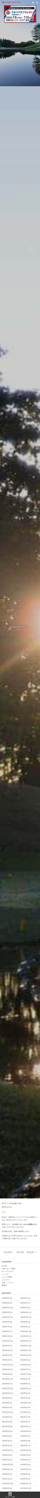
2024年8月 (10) (25, 1346)
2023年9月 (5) (25, 1369)
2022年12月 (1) (7, 1388)
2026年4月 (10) (7, 1307)
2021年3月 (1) (25, 1426)
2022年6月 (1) (7, 1403)
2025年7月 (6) (7, 1326)
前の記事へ (31, 1252)
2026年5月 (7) (25, 1303)
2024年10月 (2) (25, 1341)
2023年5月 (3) (25, 1379)
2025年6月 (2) (25, 1326)
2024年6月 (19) (25, 1350)
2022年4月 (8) (7, 1407)
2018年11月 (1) (7, 1469)
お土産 (4, 1266)
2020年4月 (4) (7, 1445)
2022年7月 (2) (25, 1398)
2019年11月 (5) (7, 1450)
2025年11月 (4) (7, 1317)
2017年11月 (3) (25, 1488)
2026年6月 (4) (7, 1303)
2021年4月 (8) (7, 1426)
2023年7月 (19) (25, 1374)
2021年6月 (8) (7, 1422)
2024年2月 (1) (25, 1360)
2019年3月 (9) (25, 1464)
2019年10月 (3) (25, 1450)
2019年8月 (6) (25, 1455)
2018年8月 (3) (25, 1474)
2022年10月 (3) (7, 1393)
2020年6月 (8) (25, 1441)
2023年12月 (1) (7, 1365)
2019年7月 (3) (7, 1460)
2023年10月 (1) (7, 1369)
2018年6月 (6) (25, 1479)
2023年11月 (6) (25, 1365)
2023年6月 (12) (7, 1379)
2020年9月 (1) (7, 1436)
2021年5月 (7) (25, 1422)
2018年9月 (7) (7, 1474)
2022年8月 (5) (7, 1398)
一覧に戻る (20, 1252)
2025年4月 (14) (25, 1331)
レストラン (6, 1280)
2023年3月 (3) (25, 1384)
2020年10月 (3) (25, 1431)
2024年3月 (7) (7, 1360)
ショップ (5, 1274)
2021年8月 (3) (7, 1417)
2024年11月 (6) (7, 1341)
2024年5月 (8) (7, 1355)
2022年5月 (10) (25, 1403)
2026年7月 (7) (25, 1298)
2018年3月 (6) (7, 1488)
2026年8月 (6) (7, 1298)
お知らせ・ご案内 (8, 1268)
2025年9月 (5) (7, 1322)
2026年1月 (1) (7, 1312)
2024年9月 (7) (7, 1346)
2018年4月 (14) (25, 1483)
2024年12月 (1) (25, 1336)
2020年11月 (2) (7, 1431)
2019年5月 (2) (25, 1460)
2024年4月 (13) (25, 1355)
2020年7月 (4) (7, 1441)
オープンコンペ (8, 1271)
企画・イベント (8, 1282)
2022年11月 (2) (25, 1388)
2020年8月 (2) (25, 1436)
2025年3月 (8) (7, 1336)
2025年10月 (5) (25, 1317)
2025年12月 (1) (25, 1312)
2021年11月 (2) (7, 1412)
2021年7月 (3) (25, 1417)
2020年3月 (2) (25, 1445)
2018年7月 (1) (7, 1479)
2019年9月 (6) (7, 1455)
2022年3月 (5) (25, 1407)
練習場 (4, 1285)
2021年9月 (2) (25, 1412)
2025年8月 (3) (25, 1322)
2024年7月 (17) (7, 1350)
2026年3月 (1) (25, 1307)
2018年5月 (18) (7, 1483)
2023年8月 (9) (7, 1374)
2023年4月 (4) (7, 1384)
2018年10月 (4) (25, 1469)
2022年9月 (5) (25, 1393)
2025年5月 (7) (7, 1331)
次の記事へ (9, 1252)
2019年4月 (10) (7, 1464)
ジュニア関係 (7, 1277)
